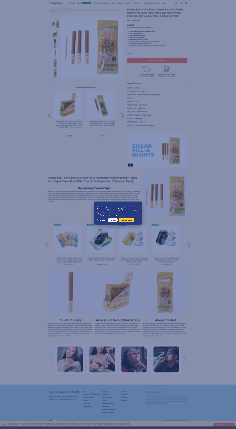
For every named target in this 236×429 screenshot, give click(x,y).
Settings (102, 220)
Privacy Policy (133, 211)
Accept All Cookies (126, 220)
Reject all (113, 220)
